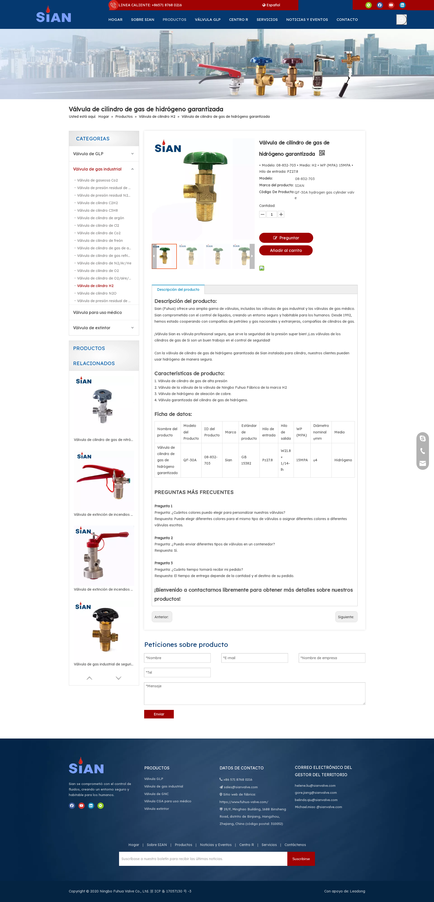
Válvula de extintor (91, 327)
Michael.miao (305, 807)
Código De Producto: (276, 192)
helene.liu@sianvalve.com (315, 785)
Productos (183, 844)
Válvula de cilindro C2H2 (97, 203)
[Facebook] (380, 5)
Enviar (159, 714)
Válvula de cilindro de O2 (98, 270)
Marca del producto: (276, 185)
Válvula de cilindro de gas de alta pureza (108, 248)
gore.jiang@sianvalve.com (316, 793)
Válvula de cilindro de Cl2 (98, 225)
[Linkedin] (402, 5)
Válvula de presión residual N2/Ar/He (108, 195)
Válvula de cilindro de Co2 (99, 233)
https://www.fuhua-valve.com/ (244, 802)
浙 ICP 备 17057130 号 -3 (170, 891)
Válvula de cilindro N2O (97, 293)
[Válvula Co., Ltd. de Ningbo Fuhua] (91, 765)
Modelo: (266, 178)
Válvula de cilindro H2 (95, 286)
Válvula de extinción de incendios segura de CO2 (104, 514)
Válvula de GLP (88, 153)
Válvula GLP (153, 779)
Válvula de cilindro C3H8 (97, 210)
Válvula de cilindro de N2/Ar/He (104, 263)
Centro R (246, 844)
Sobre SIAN (157, 844)
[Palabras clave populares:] (401, 19)
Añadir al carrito (286, 250)
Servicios (269, 844)
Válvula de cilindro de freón (100, 240)
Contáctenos (295, 844)
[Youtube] (391, 5)
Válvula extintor (156, 809)
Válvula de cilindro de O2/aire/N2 (105, 278)
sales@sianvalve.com (241, 787)
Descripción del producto (178, 289)
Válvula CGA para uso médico (167, 801)
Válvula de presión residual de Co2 (106, 188)
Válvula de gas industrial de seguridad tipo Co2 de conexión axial (104, 664)
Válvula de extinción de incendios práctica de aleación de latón (104, 589)
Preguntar (289, 237)
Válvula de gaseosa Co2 (97, 180)
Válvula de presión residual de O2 (105, 301)
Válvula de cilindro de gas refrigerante (108, 255)
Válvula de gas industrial (97, 169)
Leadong (357, 891)
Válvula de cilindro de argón (100, 218)
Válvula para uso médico (97, 312)
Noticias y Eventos (216, 844)
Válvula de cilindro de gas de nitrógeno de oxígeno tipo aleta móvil (104, 439)
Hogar (133, 844)
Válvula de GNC (156, 794)
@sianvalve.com (329, 807)
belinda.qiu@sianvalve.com (316, 800)
